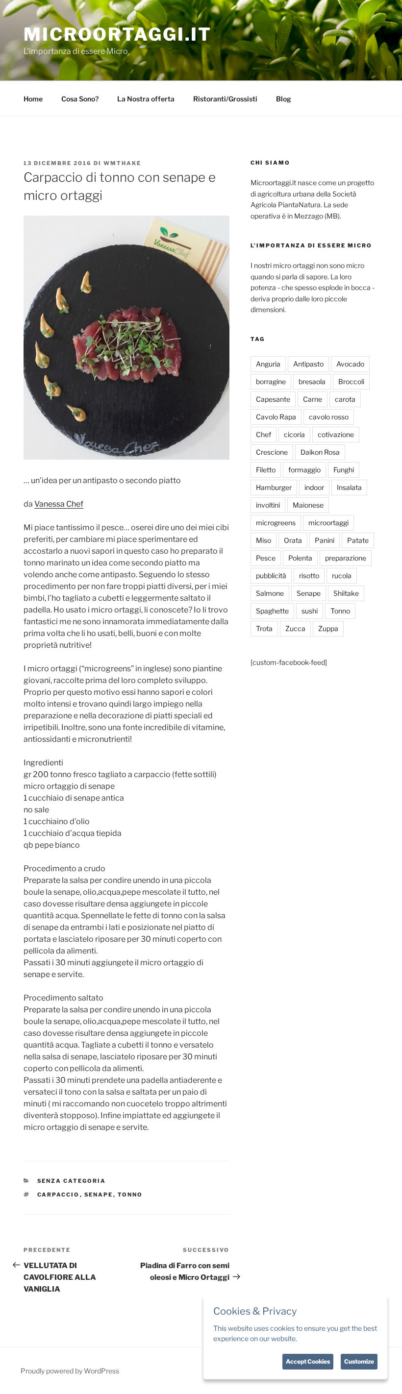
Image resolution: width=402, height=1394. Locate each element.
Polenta (300, 558)
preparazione (345, 558)
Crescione (272, 452)
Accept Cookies (308, 1361)
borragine (271, 381)
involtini (268, 505)
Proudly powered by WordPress (70, 1371)
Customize (359, 1361)
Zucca (295, 628)
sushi (310, 611)
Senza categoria (71, 1180)
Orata (293, 540)
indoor (314, 487)
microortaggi (328, 522)
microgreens (276, 522)
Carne (312, 399)
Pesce (266, 558)
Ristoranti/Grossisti (225, 99)
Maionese (308, 505)
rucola (342, 575)
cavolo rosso (329, 417)
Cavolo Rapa (276, 417)
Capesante (273, 399)
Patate (358, 540)
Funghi (343, 469)
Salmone (270, 593)
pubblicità (271, 575)
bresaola (312, 381)
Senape (98, 1194)
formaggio (304, 469)
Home (33, 99)
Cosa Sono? (80, 99)
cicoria (294, 434)
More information (326, 1338)
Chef (263, 434)
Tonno (130, 1194)
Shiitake (346, 593)
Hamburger (274, 487)
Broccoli (351, 381)
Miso (263, 540)
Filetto (266, 469)
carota (345, 399)
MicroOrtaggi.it (118, 34)
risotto (309, 575)
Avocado (350, 364)
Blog (283, 99)
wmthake (122, 163)
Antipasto (308, 364)
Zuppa (328, 628)
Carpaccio (58, 1194)
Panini (324, 540)
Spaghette (272, 611)
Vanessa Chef (58, 504)
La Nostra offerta (146, 99)
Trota (264, 628)
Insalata (349, 487)
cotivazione (336, 434)
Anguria (268, 364)
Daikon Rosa (320, 452)
